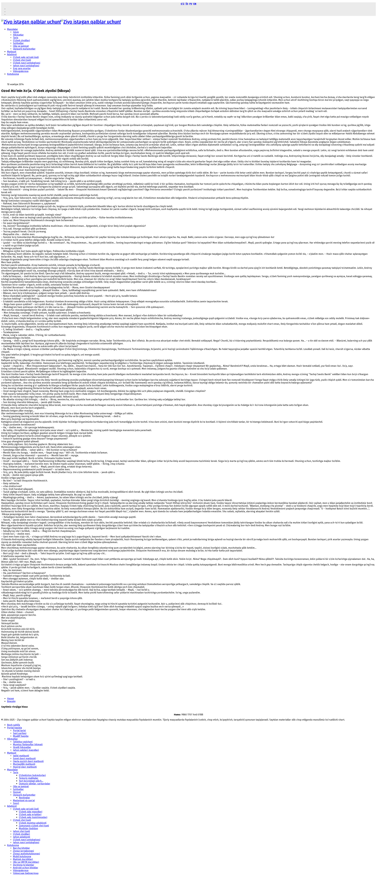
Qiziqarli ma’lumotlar (24, 48)
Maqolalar (12, 29)
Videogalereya (20, 71)
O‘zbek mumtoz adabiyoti (32, 822)
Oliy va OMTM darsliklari (26, 862)
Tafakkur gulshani (23, 741)
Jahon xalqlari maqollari (26, 750)
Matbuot (11, 51)
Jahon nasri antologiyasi (26, 65)
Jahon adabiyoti (21, 836)
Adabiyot (12, 54)
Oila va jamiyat (21, 46)
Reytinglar (24, 797)
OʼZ (182, 3)
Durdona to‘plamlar (23, 864)
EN (194, 3)
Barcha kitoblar (21, 848)
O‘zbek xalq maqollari (30, 811)
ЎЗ (187, 3)
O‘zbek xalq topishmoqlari (33, 817)
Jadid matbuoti (21, 755)
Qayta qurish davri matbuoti (28, 761)
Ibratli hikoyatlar (22, 747)
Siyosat (17, 792)
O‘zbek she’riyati (22, 60)
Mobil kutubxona (22, 856)
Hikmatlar (18, 34)
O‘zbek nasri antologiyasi (26, 62)
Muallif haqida (20, 736)
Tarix (15, 37)
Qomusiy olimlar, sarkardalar (34, 783)
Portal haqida (14, 727)
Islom (16, 32)
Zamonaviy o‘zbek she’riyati (34, 825)
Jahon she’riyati (21, 831)
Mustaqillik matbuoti (24, 764)
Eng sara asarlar (22, 68)
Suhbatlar (18, 43)
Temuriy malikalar (28, 778)
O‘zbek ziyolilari (21, 40)
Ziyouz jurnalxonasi (23, 850)
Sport (16, 803)
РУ (190, 3)
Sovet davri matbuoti (24, 758)
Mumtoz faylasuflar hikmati (28, 744)
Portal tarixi (19, 730)
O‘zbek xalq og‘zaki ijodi (26, 57)
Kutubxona (13, 74)
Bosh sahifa (13, 724)
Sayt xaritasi (19, 733)
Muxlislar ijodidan (28, 828)
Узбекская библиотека (25, 873)
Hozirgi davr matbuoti (25, 766)
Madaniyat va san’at (24, 800)
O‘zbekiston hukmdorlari (32, 775)
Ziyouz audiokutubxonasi (26, 853)
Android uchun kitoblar (25, 867)
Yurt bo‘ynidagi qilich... (31, 780)
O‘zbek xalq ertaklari (30, 814)
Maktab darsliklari (23, 859)
